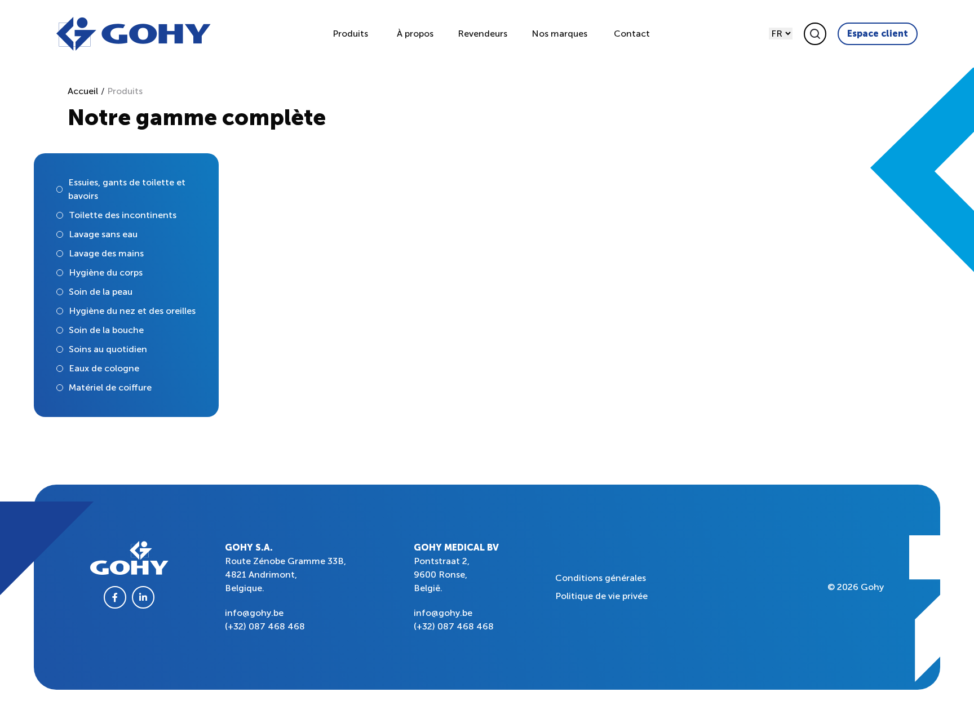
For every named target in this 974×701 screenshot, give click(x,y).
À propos (415, 33)
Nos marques (559, 33)
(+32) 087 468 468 (265, 626)
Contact (632, 33)
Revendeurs (482, 33)
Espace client (877, 33)
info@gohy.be (254, 612)
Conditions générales (600, 578)
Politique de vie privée (601, 596)
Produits (350, 33)
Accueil (83, 91)
